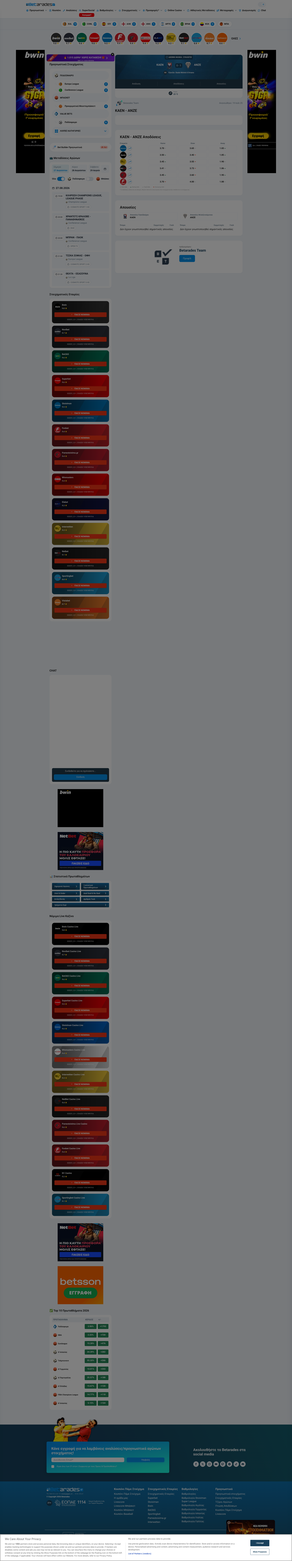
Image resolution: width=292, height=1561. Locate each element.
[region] (146, 1547)
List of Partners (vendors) (139, 1553)
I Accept (260, 1543)
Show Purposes (260, 1552)
